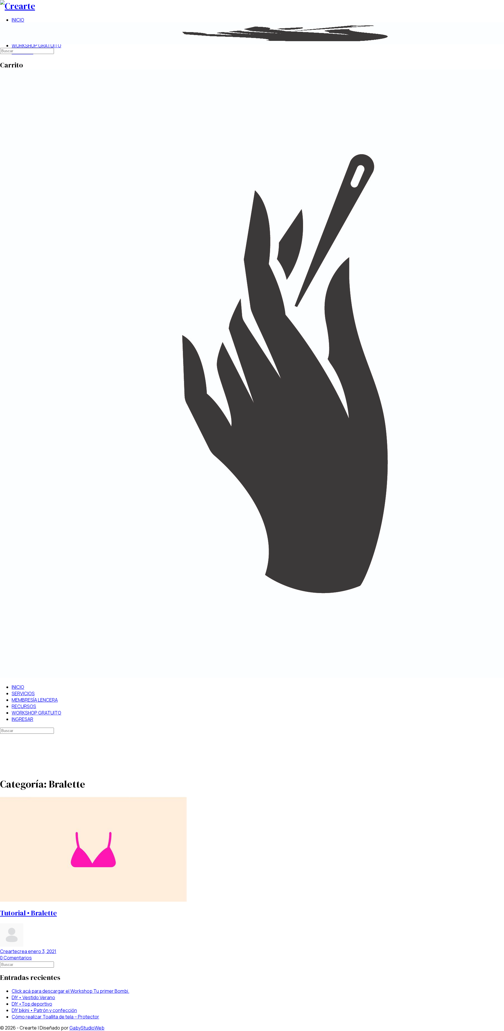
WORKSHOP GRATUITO (36, 713)
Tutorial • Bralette (28, 913)
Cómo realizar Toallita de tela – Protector (55, 1016)
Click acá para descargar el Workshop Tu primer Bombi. (70, 991)
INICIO (18, 687)
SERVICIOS (23, 693)
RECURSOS (24, 706)
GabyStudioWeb (86, 1028)
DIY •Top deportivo (32, 1004)
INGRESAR (22, 719)
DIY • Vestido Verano (33, 997)
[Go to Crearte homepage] (17, 6)
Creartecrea (14, 951)
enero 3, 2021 (42, 951)
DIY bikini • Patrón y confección (44, 1010)
